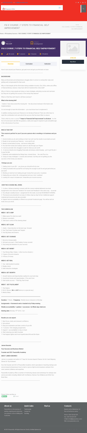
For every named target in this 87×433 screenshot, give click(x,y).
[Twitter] (78, 2)
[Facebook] (76, 2)
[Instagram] (85, 2)
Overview (10, 64)
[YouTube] (81, 2)
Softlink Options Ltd (35, 429)
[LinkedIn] (83, 2)
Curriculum (29, 64)
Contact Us (27, 411)
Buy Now (73, 62)
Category (36, 42)
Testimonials (27, 409)
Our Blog (26, 413)
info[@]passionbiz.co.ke (21, 2)
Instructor (8, 42)
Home (77, 24)
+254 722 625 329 (7, 2)
